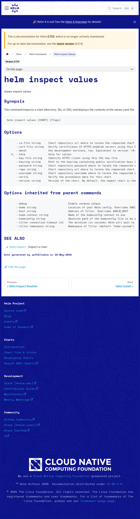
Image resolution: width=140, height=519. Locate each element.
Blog (7, 316)
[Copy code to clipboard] (132, 119)
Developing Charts (18, 358)
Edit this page (17, 267)
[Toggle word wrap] (125, 143)
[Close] (135, 22)
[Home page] (7, 54)
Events (9, 321)
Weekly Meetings (17, 399)
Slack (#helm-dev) (18, 383)
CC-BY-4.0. (115, 484)
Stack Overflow (15, 430)
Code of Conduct (17, 327)
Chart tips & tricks (20, 352)
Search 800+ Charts (19, 363)
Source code (13, 310)
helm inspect (18, 247)
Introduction (14, 347)
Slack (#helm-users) (20, 425)
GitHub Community (17, 419)
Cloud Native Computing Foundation (61, 476)
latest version (65, 43)
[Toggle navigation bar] (6, 8)
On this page (14, 69)
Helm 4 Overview (76, 21)
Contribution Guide (19, 388)
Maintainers (13, 394)
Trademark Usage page (97, 501)
